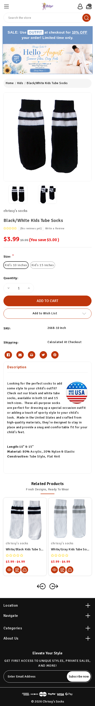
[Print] (31, 355)
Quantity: (10, 278)
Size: (8, 256)
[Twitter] (43, 355)
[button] (48, 59)
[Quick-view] (9, 569)
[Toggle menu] (6, 6)
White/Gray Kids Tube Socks (70, 549)
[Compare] (17, 569)
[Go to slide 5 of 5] (41, 586)
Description (17, 367)
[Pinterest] (55, 355)
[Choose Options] (24, 569)
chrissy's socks (15, 211)
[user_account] (79, 6)
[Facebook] (8, 355)
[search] (86, 18)
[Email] (20, 355)
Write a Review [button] (54, 228)
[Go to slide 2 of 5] (53, 586)
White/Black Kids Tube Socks (25, 549)
